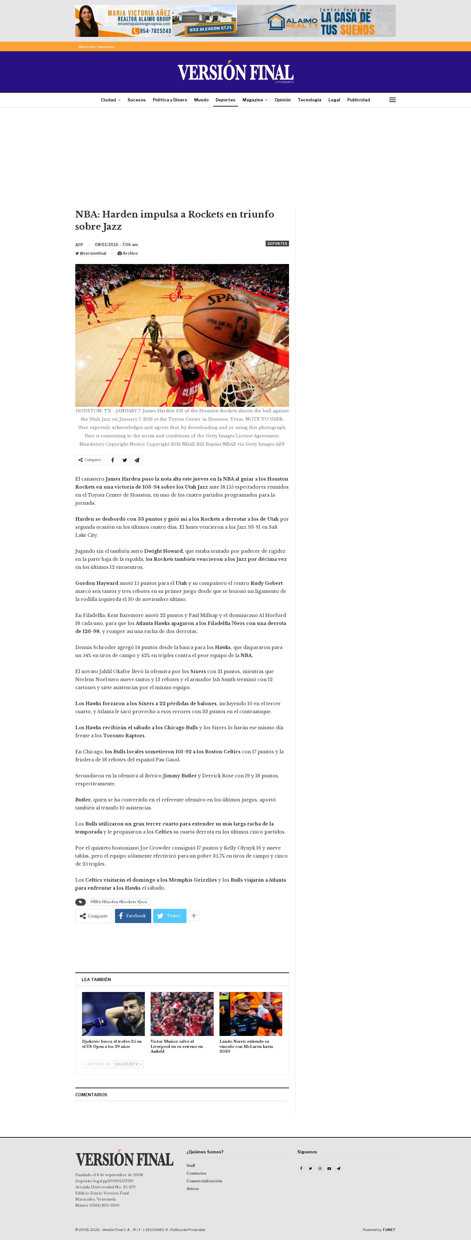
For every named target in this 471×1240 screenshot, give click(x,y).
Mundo (201, 99)
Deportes (226, 99)
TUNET (389, 1229)
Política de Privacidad (187, 1229)
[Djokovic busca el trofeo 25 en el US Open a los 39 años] (113, 1014)
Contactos (196, 1173)
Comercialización (204, 1181)
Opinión (283, 99)
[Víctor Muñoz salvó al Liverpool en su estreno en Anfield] (182, 1014)
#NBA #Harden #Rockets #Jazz (118, 902)
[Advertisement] (235, 160)
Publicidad (358, 99)
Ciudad (108, 99)
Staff (190, 1165)
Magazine (253, 99)
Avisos (192, 1188)
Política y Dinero (170, 99)
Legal (334, 99)
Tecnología (309, 99)
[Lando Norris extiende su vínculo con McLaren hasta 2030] (250, 1014)
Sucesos (137, 99)
